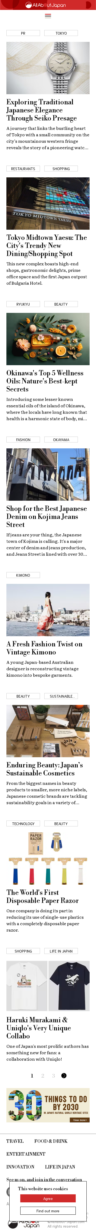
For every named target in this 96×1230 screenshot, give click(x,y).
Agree (48, 1198)
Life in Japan (60, 1167)
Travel (15, 1141)
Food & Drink (50, 1141)
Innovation (20, 1167)
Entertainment (26, 1154)
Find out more (48, 1210)
